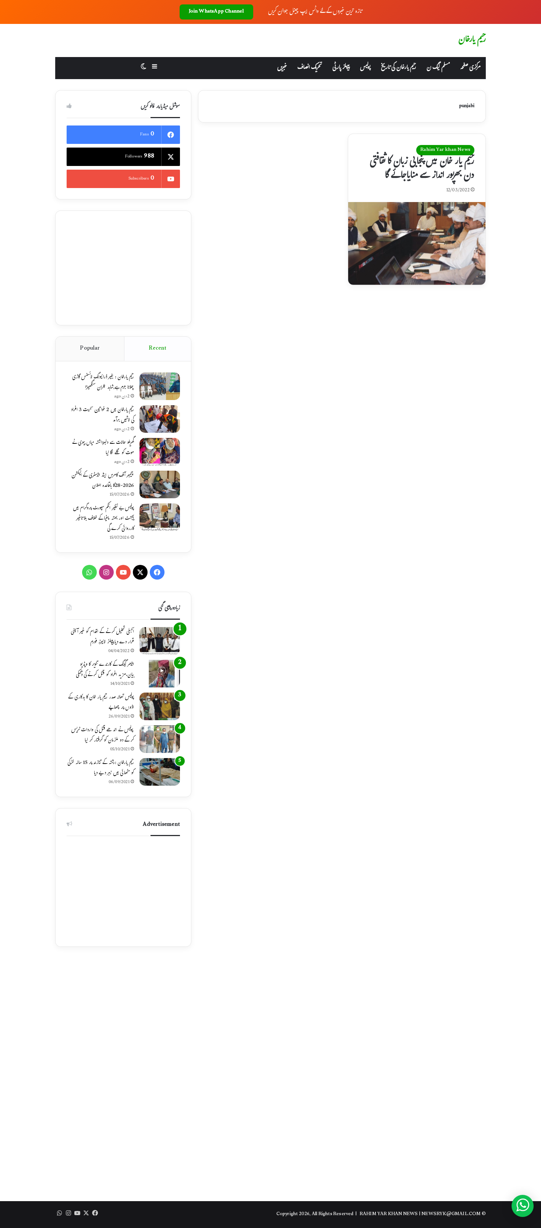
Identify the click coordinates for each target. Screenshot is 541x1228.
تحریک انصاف (309, 68)
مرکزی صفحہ (470, 68)
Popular (89, 348)
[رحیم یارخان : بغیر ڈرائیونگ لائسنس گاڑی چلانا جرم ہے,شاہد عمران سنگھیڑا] (159, 386)
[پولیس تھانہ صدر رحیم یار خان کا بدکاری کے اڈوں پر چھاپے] (159, 706)
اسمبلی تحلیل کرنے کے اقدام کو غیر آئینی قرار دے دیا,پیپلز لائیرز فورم (102, 637)
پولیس (365, 68)
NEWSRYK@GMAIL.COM (451, 1214)
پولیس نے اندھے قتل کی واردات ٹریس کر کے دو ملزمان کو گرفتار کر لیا (102, 735)
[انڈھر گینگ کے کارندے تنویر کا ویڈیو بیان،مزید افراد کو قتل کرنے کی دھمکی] (159, 673)
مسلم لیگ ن (438, 68)
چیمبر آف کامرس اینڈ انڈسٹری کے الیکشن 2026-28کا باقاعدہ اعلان (102, 481)
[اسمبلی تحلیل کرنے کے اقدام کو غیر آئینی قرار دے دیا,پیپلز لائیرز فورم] (159, 641)
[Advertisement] (123, 268)
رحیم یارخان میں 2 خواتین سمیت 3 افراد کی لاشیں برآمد (102, 415)
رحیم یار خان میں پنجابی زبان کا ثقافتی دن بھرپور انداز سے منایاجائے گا (422, 169)
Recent (157, 348)
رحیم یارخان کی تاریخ (398, 68)
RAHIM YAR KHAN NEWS (389, 1214)
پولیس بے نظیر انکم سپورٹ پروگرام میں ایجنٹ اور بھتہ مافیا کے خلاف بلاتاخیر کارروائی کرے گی (103, 519)
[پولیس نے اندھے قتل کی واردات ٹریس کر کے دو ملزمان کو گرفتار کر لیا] (159, 739)
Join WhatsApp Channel (216, 12)
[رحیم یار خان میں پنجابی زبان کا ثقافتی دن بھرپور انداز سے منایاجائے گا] (416, 243)
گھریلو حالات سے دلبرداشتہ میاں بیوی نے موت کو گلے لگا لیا (103, 448)
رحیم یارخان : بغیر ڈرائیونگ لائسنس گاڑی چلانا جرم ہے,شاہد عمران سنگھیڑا (103, 383)
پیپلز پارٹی (341, 68)
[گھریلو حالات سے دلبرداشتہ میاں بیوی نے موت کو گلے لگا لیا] (159, 452)
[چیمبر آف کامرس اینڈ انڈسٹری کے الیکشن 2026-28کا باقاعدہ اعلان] (159, 484)
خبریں (282, 68)
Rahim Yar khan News (445, 150)
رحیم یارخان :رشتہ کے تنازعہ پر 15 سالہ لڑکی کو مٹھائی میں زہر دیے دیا (100, 768)
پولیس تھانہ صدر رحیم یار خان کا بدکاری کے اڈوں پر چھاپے (101, 703)
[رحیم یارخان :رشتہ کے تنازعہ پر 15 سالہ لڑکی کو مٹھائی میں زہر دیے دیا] (159, 772)
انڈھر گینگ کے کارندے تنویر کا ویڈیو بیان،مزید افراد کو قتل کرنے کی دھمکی (105, 670)
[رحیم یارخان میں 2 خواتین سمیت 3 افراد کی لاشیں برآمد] (159, 419)
